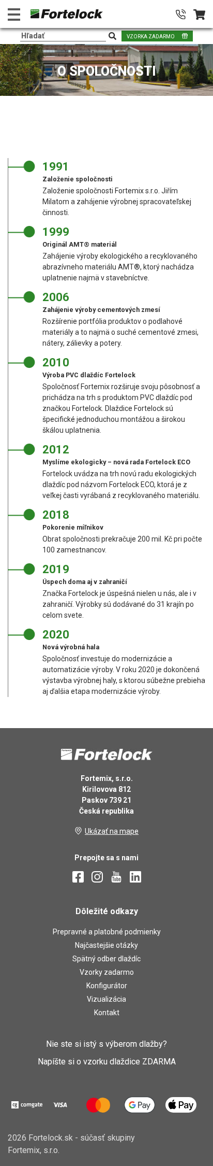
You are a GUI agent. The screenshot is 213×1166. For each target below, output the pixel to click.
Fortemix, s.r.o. (33, 1150)
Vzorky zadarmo (107, 972)
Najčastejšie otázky (106, 945)
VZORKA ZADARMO (151, 36)
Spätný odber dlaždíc (106, 959)
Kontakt (106, 1012)
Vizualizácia (106, 999)
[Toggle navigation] (14, 14)
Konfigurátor (106, 986)
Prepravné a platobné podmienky (107, 932)
